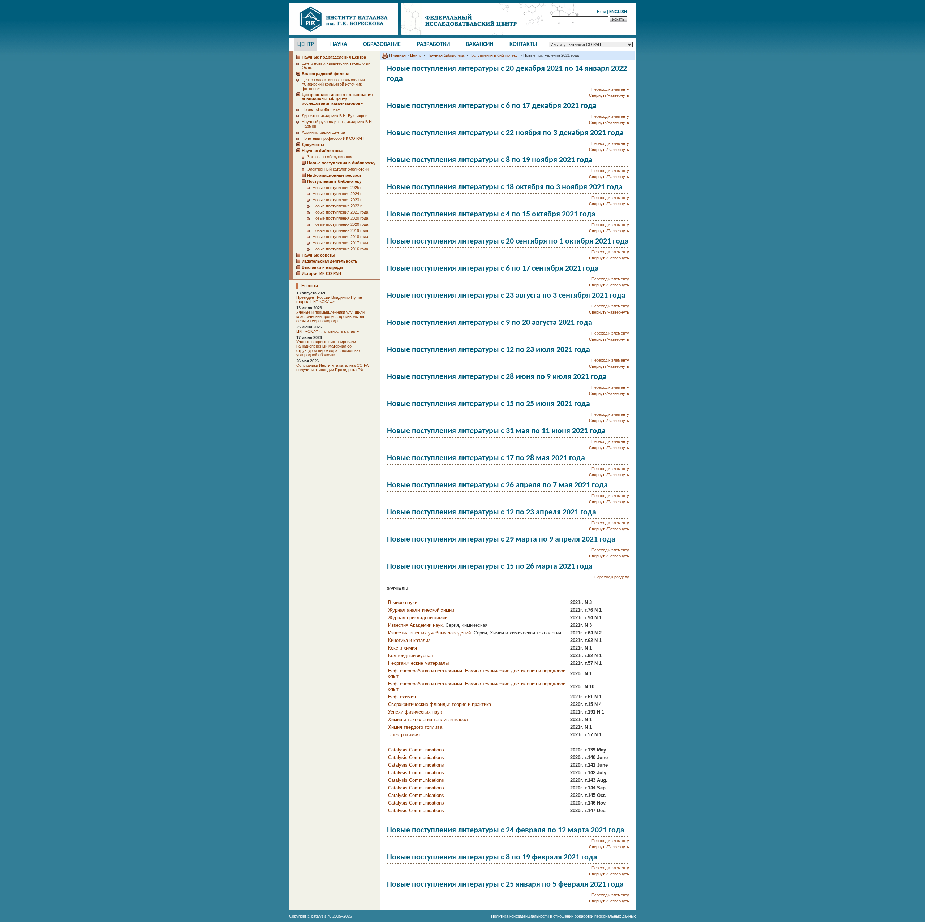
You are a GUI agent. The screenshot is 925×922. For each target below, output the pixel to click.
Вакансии (479, 44)
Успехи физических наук (415, 712)
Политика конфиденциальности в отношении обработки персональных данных (563, 916)
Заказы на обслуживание (330, 157)
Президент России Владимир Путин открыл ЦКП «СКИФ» (329, 299)
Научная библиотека (445, 55)
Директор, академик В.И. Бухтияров (334, 115)
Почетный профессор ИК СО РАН (333, 138)
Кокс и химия (402, 648)
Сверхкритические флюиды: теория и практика (439, 704)
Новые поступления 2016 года (340, 249)
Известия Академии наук (415, 625)
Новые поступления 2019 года (340, 230)
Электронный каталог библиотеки (338, 169)
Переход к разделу (611, 577)
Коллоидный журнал (410, 655)
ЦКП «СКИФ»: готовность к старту (327, 331)
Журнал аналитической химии (421, 610)
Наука (338, 44)
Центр (305, 44)
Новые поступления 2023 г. (337, 200)
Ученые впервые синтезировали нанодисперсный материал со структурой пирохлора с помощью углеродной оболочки (328, 348)
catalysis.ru (321, 916)
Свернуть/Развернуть (609, 95)
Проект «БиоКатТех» (321, 109)
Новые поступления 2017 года (340, 243)
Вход (601, 11)
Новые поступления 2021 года (340, 212)
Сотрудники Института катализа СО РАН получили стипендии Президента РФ (333, 367)
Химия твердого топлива (415, 727)
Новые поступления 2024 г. (337, 193)
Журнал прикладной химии (417, 617)
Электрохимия (404, 734)
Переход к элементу (610, 89)
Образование (382, 44)
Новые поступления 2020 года (340, 218)
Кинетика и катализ (409, 640)
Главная (398, 55)
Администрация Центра (323, 132)
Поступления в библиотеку (494, 55)
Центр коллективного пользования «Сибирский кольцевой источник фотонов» (333, 84)
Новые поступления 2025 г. (337, 187)
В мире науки (402, 602)
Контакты (523, 44)
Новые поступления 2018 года (340, 236)
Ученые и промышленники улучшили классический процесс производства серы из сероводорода (330, 316)
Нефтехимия (402, 696)
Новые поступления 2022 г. (337, 206)
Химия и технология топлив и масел (428, 719)
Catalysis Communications (416, 750)
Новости (309, 286)
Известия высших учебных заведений (429, 633)
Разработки (433, 44)
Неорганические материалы (418, 663)
